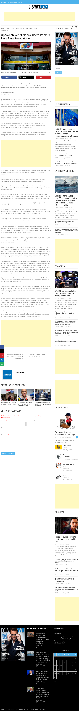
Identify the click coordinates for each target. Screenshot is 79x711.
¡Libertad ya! (67, 445)
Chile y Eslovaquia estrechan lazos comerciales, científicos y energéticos (14, 356)
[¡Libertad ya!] (58, 447)
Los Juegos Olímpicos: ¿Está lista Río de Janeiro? (37, 355)
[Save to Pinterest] (2, 355)
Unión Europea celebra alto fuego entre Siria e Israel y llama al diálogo (66, 154)
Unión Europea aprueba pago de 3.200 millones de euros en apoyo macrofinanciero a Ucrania (66, 132)
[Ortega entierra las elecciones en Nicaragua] (66, 421)
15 (72, 666)
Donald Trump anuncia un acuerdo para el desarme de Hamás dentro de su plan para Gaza (66, 230)
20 (64, 669)
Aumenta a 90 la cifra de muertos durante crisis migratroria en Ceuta (65, 222)
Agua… (65, 475)
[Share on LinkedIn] (2, 360)
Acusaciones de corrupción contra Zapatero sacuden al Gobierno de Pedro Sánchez (65, 580)
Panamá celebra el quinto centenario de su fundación (9, 403)
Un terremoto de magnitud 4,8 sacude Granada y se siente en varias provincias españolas (42, 638)
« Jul (55, 681)
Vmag (43, 709)
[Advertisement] (39, 16)
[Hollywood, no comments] (58, 456)
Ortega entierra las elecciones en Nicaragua (65, 433)
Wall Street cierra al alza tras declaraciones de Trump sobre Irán (65, 293)
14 (68, 666)
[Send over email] (2, 364)
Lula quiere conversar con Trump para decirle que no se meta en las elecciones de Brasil (42, 693)
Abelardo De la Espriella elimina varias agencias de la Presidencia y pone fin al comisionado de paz (66, 570)
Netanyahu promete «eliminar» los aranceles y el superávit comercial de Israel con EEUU (65, 341)
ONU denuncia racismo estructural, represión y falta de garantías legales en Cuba (66, 589)
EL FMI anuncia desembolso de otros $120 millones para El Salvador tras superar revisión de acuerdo (65, 322)
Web (2, 428)
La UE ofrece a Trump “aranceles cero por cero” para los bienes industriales (66, 162)
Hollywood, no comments (68, 456)
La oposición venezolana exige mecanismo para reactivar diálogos (25, 404)
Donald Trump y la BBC (69, 465)
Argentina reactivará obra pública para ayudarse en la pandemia (43, 404)
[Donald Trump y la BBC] (58, 465)
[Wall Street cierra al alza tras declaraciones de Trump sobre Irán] (66, 279)
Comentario (5, 435)
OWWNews (5, 72)
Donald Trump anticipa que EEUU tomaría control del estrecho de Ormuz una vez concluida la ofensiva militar (66, 200)
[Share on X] (2, 351)
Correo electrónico (32, 421)
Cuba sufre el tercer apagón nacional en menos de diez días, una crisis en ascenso (66, 561)
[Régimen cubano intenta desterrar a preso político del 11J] (66, 525)
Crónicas (35, 72)
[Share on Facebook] (2, 347)
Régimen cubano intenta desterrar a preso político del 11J (66, 539)
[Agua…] (58, 477)
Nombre (4, 421)
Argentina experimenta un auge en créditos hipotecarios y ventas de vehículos (65, 313)
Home (2, 28)
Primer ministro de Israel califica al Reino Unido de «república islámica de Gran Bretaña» (42, 675)
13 (64, 666)
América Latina (10, 28)
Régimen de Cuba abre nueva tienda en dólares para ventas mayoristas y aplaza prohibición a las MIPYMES (66, 332)
